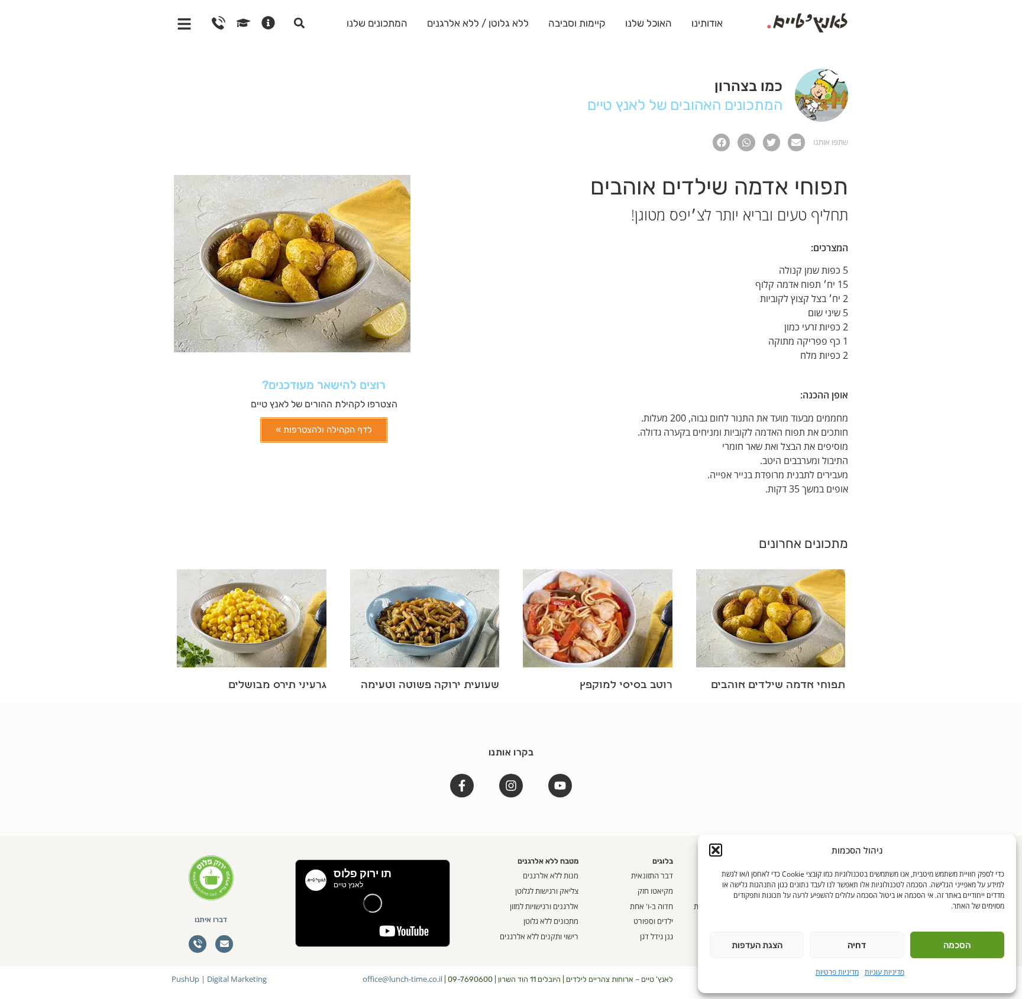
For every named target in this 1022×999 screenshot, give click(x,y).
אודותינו (707, 23)
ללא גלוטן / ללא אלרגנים (478, 23)
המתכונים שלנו (377, 23)
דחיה (857, 945)
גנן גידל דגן (656, 936)
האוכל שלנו (648, 23)
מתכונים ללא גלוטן (550, 921)
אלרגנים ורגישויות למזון (544, 906)
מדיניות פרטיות (837, 972)
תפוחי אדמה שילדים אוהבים (778, 685)
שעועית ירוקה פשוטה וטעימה (430, 685)
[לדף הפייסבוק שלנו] (462, 785)
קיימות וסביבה (577, 23)
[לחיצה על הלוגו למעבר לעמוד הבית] (807, 21)
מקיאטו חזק (655, 891)
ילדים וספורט (653, 921)
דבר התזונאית (652, 875)
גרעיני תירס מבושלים (277, 685)
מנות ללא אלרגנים (550, 875)
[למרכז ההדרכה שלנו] (243, 23)
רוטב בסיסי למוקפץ (626, 685)
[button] (716, 850)
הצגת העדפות (757, 945)
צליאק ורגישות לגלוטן (546, 891)
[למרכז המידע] (268, 23)
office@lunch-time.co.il (402, 979)
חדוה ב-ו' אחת (651, 906)
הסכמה (957, 945)
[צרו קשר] (218, 23)
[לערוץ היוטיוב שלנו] (560, 785)
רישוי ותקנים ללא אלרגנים (539, 936)
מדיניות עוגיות (884, 972)
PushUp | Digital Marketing (219, 979)
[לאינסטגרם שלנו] (511, 785)
